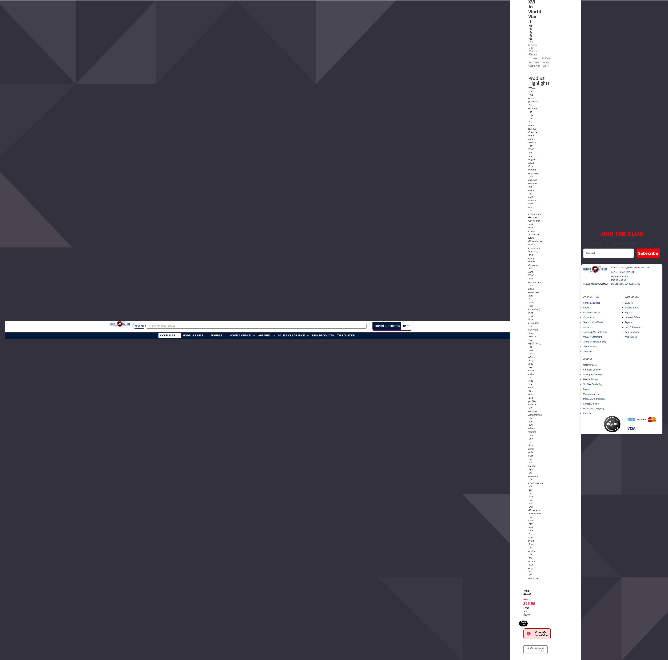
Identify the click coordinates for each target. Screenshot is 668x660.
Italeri (586, 389)
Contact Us (588, 317)
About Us (588, 327)
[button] (592, 424)
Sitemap (587, 351)
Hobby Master (590, 365)
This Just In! (346, 335)
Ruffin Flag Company (593, 408)
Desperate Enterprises (594, 399)
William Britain (590, 379)
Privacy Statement (592, 337)
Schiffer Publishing (592, 384)
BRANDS (587, 358)
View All (587, 413)
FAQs (586, 307)
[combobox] (257, 326)
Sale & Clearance (291, 335)
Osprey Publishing (592, 374)
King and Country (592, 369)
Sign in (379, 325)
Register (394, 325)
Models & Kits (193, 335)
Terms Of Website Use (594, 341)
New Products (323, 335)
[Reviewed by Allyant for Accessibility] (612, 424)
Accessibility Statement (595, 332)
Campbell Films (591, 403)
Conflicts (168, 335)
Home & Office (240, 335)
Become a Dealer (592, 312)
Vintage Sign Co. (591, 394)
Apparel (264, 335)
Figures (217, 335)
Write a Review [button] (533, 53)
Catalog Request (591, 303)
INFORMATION (591, 296)
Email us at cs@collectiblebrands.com (630, 267)
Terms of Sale (590, 346)
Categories (632, 296)
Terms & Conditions (593, 322)
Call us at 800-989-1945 (623, 272)
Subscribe (648, 253)
